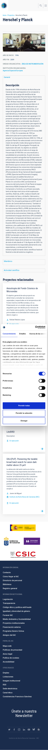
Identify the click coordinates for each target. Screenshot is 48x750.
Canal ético (7, 693)
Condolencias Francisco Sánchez (17, 696)
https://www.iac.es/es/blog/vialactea (38, 729)
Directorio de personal (12, 580)
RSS (4, 685)
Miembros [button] (8, 261)
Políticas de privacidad (12, 650)
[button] (24, 43)
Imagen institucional (11, 681)
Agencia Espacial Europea (13, 71)
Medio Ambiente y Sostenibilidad (17, 619)
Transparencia (9, 603)
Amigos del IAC (9, 635)
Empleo (6, 673)
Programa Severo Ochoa (13, 631)
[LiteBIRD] (42, 449)
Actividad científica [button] (11, 270)
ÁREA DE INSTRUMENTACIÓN (32, 64)
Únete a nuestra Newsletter (24, 713)
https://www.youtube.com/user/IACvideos (28, 729)
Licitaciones (8, 677)
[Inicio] (4, 5)
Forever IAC (8, 615)
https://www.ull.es (32, 541)
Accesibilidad (8, 662)
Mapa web (7, 646)
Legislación (8, 599)
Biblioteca (7, 584)
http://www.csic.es (23, 554)
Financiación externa (12, 627)
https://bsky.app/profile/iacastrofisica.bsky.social (33, 729)
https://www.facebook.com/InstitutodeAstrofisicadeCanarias (14, 729)
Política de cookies (11, 658)
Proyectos (11, 15)
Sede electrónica (10, 689)
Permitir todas (24, 406)
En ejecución (14, 324)
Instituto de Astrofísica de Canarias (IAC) (24, 497)
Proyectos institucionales (14, 623)
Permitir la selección (24, 413)
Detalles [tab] (22, 334)
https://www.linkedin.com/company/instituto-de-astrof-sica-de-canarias (24, 729)
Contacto (7, 572)
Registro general (10, 588)
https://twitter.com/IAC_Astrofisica (9, 729)
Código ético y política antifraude (17, 607)
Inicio (4, 15)
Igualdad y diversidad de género (16, 611)
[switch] (42, 381)
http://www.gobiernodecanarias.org (12, 541)
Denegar (24, 421)
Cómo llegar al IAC (11, 576)
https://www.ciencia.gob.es (23, 527)
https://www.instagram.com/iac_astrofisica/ (19, 729)
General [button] (7, 77)
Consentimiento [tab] (9, 334)
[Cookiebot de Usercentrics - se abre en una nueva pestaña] (35, 327)
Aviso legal (7, 654)
